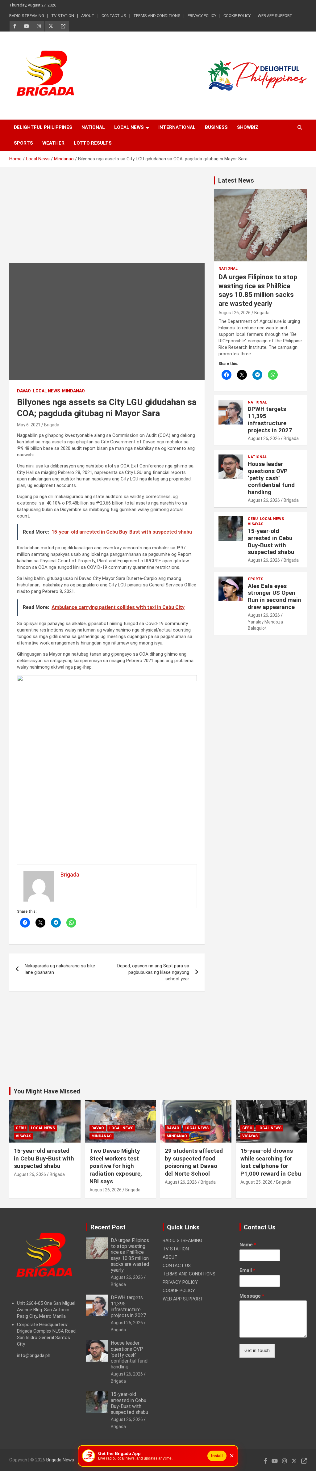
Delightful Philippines (43, 127)
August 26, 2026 (234, 312)
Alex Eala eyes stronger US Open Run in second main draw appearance (274, 596)
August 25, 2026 (256, 1182)
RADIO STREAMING (26, 15)
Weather (53, 143)
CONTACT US (114, 15)
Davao (24, 390)
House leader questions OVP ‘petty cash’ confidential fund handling (271, 478)
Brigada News (60, 1460)
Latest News (236, 180)
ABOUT (87, 15)
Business (216, 127)
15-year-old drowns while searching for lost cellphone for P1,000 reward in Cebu (270, 1162)
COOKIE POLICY (237, 15)
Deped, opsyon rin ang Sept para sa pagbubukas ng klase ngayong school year (153, 972)
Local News (129, 127)
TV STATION (62, 15)
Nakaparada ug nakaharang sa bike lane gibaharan (60, 969)
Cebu (253, 519)
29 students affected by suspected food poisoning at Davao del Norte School (194, 1162)
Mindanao (73, 390)
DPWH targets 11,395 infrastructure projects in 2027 (270, 419)
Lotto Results (93, 143)
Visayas (255, 524)
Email (247, 1270)
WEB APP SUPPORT (275, 15)
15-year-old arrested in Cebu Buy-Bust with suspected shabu (271, 541)
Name (247, 1245)
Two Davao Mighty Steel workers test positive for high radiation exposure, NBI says (115, 1166)
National (93, 127)
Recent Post (108, 1227)
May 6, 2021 (28, 424)
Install (217, 1455)
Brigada (51, 424)
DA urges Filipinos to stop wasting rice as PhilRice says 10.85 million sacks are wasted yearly (130, 1255)
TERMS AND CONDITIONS (157, 15)
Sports (23, 143)
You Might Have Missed (47, 1091)
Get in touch (257, 1350)
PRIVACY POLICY (202, 15)
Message (251, 1296)
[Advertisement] (107, 219)
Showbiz (247, 127)
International (177, 127)
